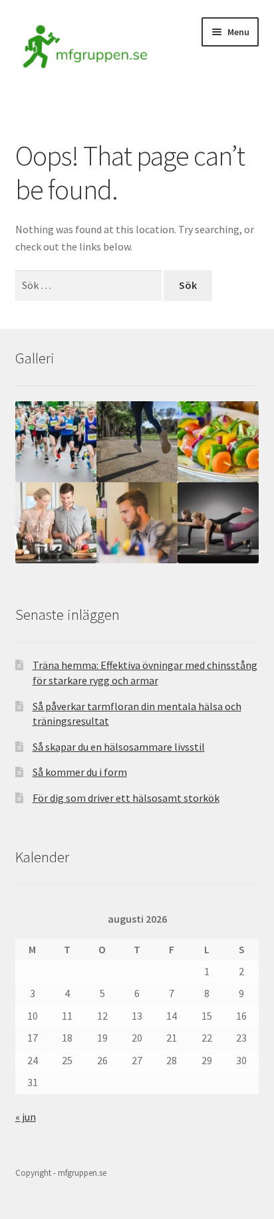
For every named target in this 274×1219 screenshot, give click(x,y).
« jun (25, 1116)
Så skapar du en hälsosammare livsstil (119, 746)
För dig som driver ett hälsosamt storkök (126, 797)
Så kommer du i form (80, 772)
